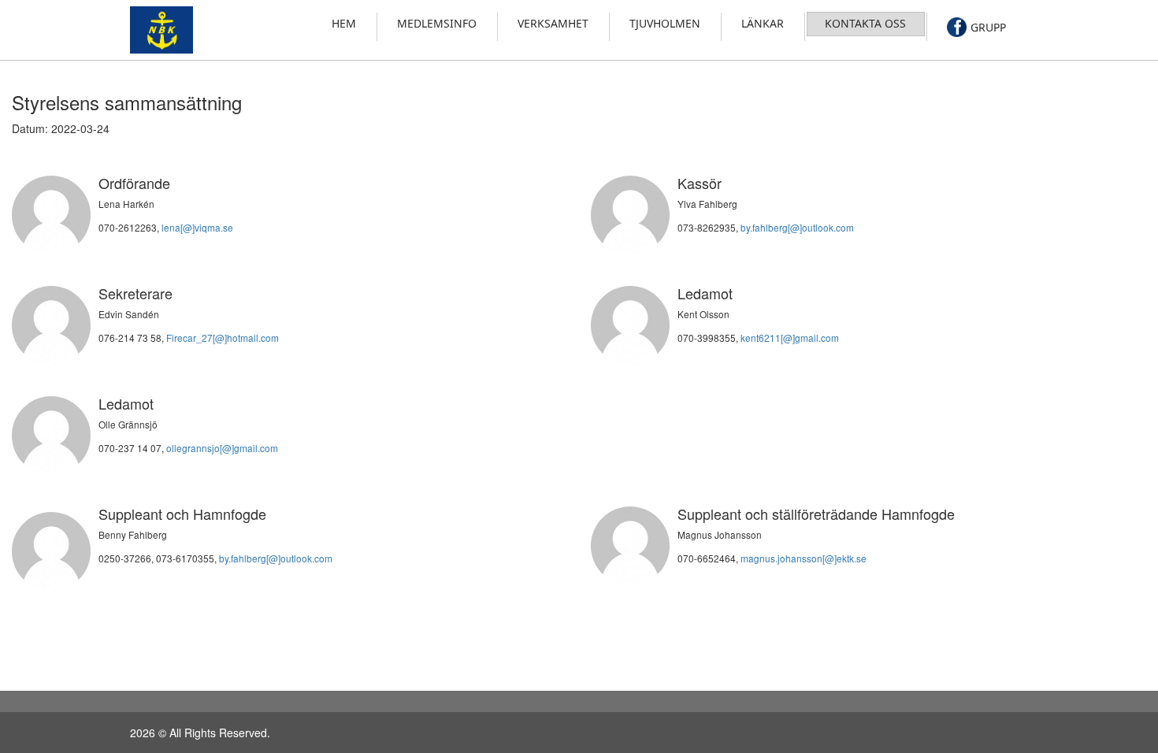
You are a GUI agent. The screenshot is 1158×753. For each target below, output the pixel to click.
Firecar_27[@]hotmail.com (222, 337)
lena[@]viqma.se (197, 227)
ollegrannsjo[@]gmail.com (222, 447)
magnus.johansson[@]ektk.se (803, 558)
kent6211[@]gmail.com (789, 337)
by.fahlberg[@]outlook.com (797, 227)
